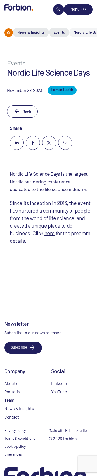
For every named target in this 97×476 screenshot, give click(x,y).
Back (26, 111)
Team (9, 399)
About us (12, 383)
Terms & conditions (19, 438)
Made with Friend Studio (67, 430)
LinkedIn (59, 383)
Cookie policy (14, 446)
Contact (11, 416)
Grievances (13, 454)
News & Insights (31, 32)
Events (59, 32)
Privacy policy (15, 430)
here (49, 233)
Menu (74, 9)
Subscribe (19, 347)
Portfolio (12, 391)
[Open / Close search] (58, 9)
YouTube (59, 391)
